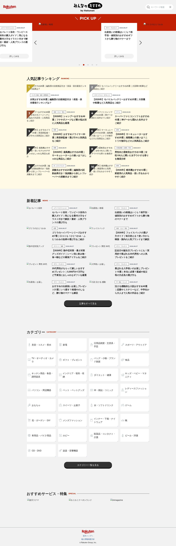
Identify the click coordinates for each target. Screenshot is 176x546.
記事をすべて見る (88, 303)
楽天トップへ (88, 535)
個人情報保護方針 (88, 539)
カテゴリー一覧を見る (88, 464)
